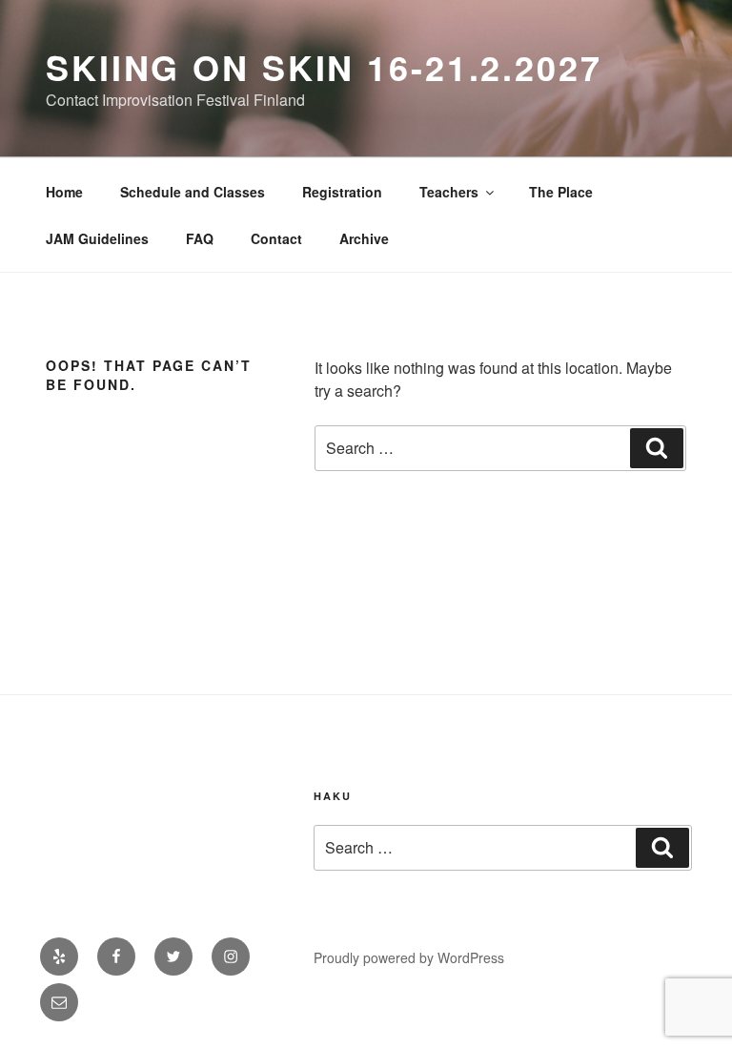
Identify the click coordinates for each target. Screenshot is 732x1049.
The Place (561, 191)
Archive (364, 238)
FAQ (200, 238)
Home (64, 191)
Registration (342, 191)
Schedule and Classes (192, 191)
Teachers (448, 191)
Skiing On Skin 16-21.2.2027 (324, 67)
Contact (276, 238)
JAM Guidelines (97, 238)
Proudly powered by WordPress (409, 957)
